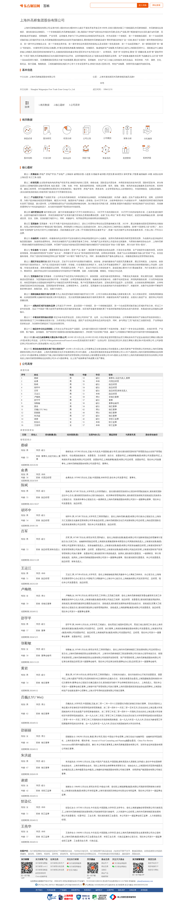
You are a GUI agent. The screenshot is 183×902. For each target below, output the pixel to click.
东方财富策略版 (41, 870)
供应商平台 (75, 890)
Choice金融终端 (41, 876)
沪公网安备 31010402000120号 (96, 885)
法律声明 (110, 890)
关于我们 (39, 890)
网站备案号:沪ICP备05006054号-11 (69, 885)
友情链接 (144, 890)
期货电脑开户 (153, 866)
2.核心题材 (59, 105)
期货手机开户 (153, 863)
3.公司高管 (74, 105)
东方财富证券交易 (57, 870)
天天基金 (91, 859)
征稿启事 (132, 890)
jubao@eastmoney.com (145, 881)
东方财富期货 (138, 859)
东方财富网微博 (75, 863)
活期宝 (104, 870)
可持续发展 (51, 890)
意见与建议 (73, 870)
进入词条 (143, 5)
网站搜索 (156, 5)
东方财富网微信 (75, 867)
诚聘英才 (99, 890)
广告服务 (63, 890)
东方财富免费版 (41, 863)
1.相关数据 (44, 105)
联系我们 (87, 890)
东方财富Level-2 (41, 866)
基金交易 (104, 866)
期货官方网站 (153, 870)
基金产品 (104, 873)
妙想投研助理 (40, 873)
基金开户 (104, 863)
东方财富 (25, 859)
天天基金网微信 (121, 867)
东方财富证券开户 (57, 863)
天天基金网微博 (121, 863)
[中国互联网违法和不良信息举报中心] (123, 897)
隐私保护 (121, 890)
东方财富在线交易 (57, 866)
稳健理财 (104, 876)
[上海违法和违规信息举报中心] (100, 897)
